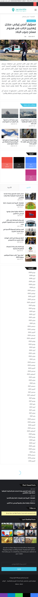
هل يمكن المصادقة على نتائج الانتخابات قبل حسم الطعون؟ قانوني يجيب (13, 222)
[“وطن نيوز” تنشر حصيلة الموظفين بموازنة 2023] (30, 258)
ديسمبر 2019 (31, 455)
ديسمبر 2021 (31, 386)
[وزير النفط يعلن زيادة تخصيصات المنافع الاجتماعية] (30, 249)
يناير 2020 (32, 452)
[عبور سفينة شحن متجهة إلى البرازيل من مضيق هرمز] (10, 113)
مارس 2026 (32, 281)
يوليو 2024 (32, 341)
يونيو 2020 (32, 437)
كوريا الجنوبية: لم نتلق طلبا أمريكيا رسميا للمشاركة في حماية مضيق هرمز (10, 141)
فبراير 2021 (32, 413)
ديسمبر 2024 (31, 326)
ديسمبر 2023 (31, 362)
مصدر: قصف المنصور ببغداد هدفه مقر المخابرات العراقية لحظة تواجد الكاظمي (14, 195)
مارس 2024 (32, 353)
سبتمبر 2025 (31, 299)
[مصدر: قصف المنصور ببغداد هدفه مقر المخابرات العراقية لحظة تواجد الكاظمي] (30, 196)
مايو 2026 (32, 275)
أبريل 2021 (32, 407)
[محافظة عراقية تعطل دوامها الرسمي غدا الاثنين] (30, 214)
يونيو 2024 (32, 344)
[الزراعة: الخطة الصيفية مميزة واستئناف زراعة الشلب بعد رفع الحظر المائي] (7, 526)
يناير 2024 (32, 359)
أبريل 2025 (32, 314)
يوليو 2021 (32, 398)
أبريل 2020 (32, 443)
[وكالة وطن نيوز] (19, 9)
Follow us (32, 508)
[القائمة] (36, 10)
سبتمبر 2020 (31, 428)
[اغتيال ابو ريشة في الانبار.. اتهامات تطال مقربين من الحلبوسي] (30, 240)
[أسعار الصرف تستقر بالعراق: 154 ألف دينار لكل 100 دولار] (19, 540)
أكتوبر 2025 (31, 296)
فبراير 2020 (32, 449)
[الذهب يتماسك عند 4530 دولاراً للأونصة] (7, 540)
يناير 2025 (32, 323)
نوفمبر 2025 (31, 293)
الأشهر (28, 187)
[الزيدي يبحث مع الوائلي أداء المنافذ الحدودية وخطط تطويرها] (19, 526)
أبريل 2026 (32, 278)
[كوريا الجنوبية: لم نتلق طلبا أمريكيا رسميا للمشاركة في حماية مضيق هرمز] (10, 133)
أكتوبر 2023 (31, 368)
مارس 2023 (32, 377)
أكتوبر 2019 (31, 461)
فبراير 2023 (32, 380)
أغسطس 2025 (31, 302)
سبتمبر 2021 (31, 392)
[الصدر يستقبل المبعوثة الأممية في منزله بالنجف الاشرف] (30, 232)
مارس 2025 (32, 317)
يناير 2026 (32, 287)
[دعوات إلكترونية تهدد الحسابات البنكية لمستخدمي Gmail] (7, 533)
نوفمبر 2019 (31, 458)
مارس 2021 (32, 410)
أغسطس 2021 (31, 395)
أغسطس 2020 (31, 431)
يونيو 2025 (32, 308)
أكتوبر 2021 (31, 389)
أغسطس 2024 (31, 338)
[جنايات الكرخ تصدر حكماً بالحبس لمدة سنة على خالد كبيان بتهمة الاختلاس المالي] (31, 526)
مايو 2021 (32, 404)
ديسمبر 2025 (31, 290)
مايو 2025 (32, 311)
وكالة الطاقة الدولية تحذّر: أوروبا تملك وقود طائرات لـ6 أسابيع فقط (28, 141)
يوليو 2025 (32, 305)
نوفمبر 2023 (31, 365)
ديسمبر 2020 (31, 419)
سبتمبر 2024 (31, 335)
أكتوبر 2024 (31, 332)
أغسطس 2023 (31, 374)
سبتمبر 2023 (31, 371)
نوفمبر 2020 (31, 422)
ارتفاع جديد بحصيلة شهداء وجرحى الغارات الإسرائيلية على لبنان (28, 121)
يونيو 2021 (32, 401)
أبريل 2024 (32, 350)
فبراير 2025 (32, 320)
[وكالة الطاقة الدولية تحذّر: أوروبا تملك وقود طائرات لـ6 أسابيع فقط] (28, 133)
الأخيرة (9, 187)
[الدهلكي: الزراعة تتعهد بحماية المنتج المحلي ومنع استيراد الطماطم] (31, 540)
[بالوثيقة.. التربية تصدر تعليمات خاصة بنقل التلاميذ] (30, 205)
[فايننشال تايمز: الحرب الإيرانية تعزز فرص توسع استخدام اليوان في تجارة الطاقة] (19, 533)
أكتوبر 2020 (31, 425)
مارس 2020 (32, 446)
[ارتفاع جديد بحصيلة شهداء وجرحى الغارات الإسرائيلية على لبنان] (28, 113)
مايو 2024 (32, 347)
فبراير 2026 (32, 284)
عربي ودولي (25, 16)
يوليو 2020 (32, 434)
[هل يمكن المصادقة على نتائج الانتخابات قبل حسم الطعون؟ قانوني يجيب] (30, 222)
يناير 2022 (32, 383)
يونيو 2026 (32, 272)
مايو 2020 (32, 440)
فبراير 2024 (32, 356)
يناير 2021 (32, 416)
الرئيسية (32, 16)
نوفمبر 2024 (31, 329)
